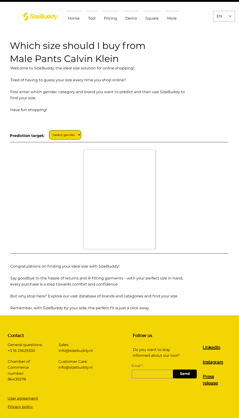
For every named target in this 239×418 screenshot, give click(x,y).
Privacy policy (20, 406)
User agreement (22, 398)
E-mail (136, 365)
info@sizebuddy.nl (76, 350)
